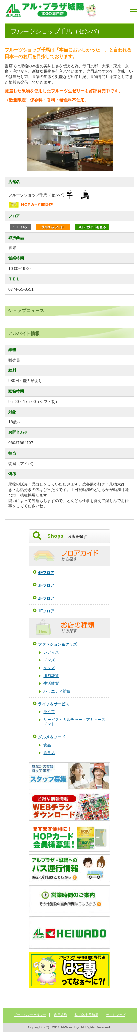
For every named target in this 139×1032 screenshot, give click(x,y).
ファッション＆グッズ (57, 644)
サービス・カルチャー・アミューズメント (74, 721)
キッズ (49, 668)
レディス (51, 652)
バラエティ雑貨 (56, 691)
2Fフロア (46, 598)
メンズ (49, 660)
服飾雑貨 (51, 675)
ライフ (49, 711)
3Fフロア (46, 585)
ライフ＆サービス (53, 704)
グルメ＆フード (51, 737)
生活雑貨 (51, 683)
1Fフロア (46, 611)
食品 (47, 745)
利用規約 (60, 1015)
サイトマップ (115, 1015)
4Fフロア (46, 572)
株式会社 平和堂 (86, 1015)
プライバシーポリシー (30, 1015)
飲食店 (49, 752)
